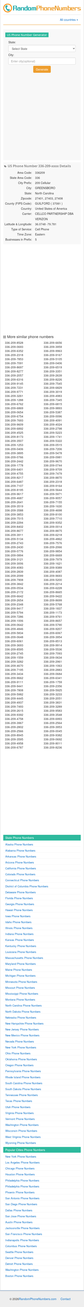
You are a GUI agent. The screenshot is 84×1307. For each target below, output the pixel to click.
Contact (66, 1299)
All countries (68, 20)
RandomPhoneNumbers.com (37, 1299)
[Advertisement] (42, 116)
